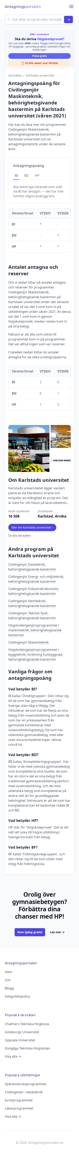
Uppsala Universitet (20, 1040)
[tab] (16, 176)
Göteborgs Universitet (22, 1032)
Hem (8, 972)
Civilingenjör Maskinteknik (28, 642)
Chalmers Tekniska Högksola (27, 1024)
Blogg (9, 988)
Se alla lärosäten (19, 535)
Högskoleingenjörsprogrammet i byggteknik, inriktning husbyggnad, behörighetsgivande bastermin (35, 654)
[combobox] (39, 19)
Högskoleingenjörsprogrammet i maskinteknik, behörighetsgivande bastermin (35, 630)
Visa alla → (13, 1056)
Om (8, 980)
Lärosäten (15, 75)
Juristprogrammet (19, 1100)
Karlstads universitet (40, 75)
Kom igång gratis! (29, 932)
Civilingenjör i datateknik (24, 1092)
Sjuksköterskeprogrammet (25, 1084)
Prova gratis (39, 56)
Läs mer (57, 932)
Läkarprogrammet (19, 1108)
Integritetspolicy (17, 996)
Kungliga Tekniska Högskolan (27, 1048)
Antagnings (23, 6)
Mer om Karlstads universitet (32, 527)
